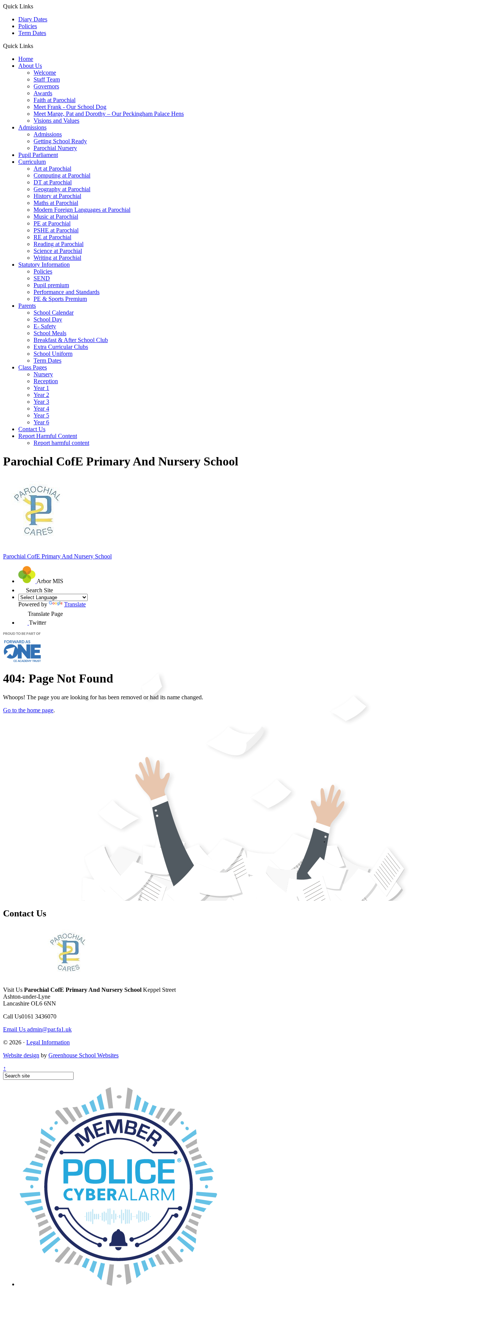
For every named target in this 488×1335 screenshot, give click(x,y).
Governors (46, 86)
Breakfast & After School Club (71, 340)
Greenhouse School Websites (83, 1055)
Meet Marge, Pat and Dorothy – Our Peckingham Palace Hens (109, 113)
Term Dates (32, 33)
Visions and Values (56, 120)
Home (25, 59)
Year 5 (41, 415)
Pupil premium (51, 285)
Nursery (43, 374)
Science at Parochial (58, 251)
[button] (36, 45)
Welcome (45, 72)
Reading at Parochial (58, 244)
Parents (27, 305)
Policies (27, 26)
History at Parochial (57, 196)
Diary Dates (32, 19)
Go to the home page (28, 710)
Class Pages (32, 367)
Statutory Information (44, 264)
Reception (46, 381)
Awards (43, 93)
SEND (42, 278)
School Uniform (53, 353)
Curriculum (32, 161)
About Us (30, 65)
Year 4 (41, 408)
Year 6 (41, 422)
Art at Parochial (52, 168)
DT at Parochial (53, 182)
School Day (48, 319)
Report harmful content (61, 443)
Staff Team (47, 79)
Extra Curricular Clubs (61, 347)
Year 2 (41, 395)
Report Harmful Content (47, 436)
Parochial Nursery (55, 148)
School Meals (50, 333)
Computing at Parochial (62, 175)
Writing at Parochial (57, 257)
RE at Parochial (52, 237)
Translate (75, 604)
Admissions (32, 127)
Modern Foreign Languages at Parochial (82, 209)
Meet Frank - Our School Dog (70, 107)
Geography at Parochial (62, 189)
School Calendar (54, 312)
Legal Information (48, 1042)
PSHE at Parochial (56, 230)
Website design (21, 1055)
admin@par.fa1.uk (37, 1029)
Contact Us (31, 429)
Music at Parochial (56, 216)
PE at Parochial (52, 223)
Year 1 (41, 388)
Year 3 (41, 401)
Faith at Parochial (54, 100)
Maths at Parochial (56, 203)
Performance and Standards (67, 292)
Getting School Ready (60, 141)
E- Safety (45, 326)
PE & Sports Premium (60, 299)
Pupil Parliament (38, 155)
